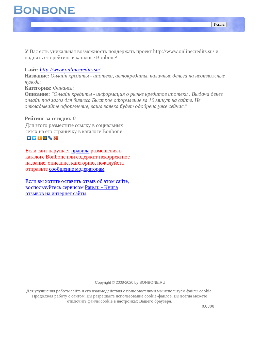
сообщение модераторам (76, 169)
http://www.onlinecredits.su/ (70, 69)
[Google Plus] (55, 138)
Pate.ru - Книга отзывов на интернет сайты (71, 190)
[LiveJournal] (50, 138)
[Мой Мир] (45, 138)
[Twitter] (34, 138)
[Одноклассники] (39, 138)
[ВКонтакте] (29, 138)
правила (80, 150)
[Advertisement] (174, 159)
